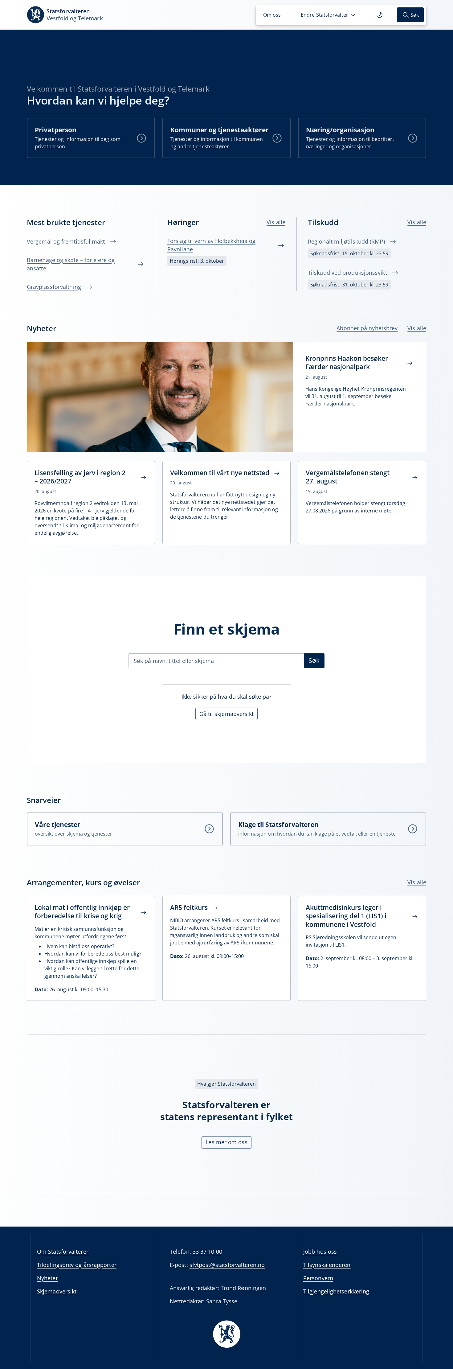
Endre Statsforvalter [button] (324, 14)
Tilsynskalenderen (327, 1264)
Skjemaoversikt (56, 1291)
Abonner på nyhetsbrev (367, 328)
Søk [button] (414, 14)
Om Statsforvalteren (63, 1251)
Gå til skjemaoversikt (226, 713)
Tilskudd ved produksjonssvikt (347, 272)
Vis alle (276, 222)
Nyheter (47, 1278)
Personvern (318, 1278)
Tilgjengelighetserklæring (336, 1291)
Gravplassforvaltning (54, 286)
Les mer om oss (226, 1142)
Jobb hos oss (320, 1251)
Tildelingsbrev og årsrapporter (76, 1264)
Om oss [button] (272, 14)
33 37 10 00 (207, 1251)
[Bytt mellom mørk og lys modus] (379, 14)
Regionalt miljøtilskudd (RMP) (346, 241)
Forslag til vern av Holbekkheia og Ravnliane (211, 245)
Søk (314, 660)
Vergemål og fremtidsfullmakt (66, 241)
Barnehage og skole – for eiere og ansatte (71, 264)
